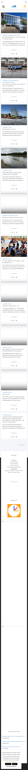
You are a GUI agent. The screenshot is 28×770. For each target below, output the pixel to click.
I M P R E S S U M (14, 481)
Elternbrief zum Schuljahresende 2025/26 (11, 746)
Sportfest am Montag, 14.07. (11, 305)
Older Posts (22, 444)
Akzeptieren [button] (8, 764)
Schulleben (11, 215)
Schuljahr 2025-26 (12, 35)
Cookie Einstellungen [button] (11, 761)
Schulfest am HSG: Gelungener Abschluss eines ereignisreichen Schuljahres (14, 741)
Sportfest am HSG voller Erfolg (12, 217)
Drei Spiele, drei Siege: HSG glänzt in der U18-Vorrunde (14, 85)
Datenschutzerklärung (11, 766)
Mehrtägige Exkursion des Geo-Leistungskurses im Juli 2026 (14, 736)
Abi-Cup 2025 (6, 394)
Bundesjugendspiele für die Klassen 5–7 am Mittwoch (13, 38)
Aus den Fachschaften (13, 80)
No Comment (8, 32)
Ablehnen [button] (15, 764)
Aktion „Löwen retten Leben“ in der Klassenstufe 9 (13, 261)
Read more (14, 96)
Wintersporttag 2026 (9, 129)
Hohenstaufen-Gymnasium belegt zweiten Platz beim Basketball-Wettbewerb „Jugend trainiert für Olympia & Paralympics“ (13, 419)
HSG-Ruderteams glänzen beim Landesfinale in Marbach (11, 173)
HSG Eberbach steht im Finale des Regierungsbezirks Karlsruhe (12, 350)
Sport (18, 35)
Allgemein (5, 35)
